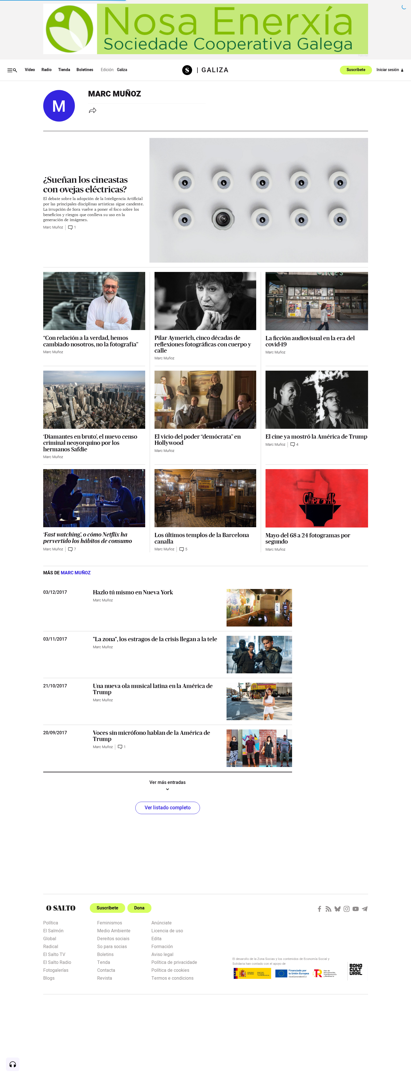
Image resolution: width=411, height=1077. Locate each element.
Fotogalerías (55, 970)
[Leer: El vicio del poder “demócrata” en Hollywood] (205, 400)
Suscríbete (356, 70)
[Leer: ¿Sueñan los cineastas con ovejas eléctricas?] (258, 200)
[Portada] (189, 70)
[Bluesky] (337, 908)
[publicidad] (205, 29)
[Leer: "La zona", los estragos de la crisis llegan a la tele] (259, 654)
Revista (104, 978)
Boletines (85, 70)
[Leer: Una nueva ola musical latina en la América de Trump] (259, 701)
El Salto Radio (57, 962)
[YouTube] (355, 908)
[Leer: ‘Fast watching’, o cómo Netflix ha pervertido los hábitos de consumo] (94, 498)
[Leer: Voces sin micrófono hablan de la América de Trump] (259, 748)
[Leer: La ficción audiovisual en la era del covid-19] (317, 301)
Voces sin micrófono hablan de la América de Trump (151, 735)
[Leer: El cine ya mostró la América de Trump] (317, 400)
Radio (47, 70)
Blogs (49, 978)
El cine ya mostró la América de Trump (316, 436)
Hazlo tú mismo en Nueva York (133, 592)
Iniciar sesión (388, 70)
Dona (139, 908)
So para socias (112, 946)
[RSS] (328, 908)
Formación (162, 946)
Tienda (64, 70)
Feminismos (109, 922)
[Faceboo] (319, 908)
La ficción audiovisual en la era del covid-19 (310, 341)
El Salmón (53, 930)
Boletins (105, 954)
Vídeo (30, 70)
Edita (156, 938)
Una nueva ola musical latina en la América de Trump (153, 688)
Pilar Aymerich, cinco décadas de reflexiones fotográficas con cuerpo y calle (203, 344)
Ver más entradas (167, 782)
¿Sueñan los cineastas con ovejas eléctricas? (85, 184)
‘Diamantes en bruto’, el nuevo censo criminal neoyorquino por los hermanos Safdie (90, 442)
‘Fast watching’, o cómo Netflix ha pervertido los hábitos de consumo (87, 538)
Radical (50, 946)
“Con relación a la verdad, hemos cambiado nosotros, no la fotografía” (90, 340)
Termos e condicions (172, 978)
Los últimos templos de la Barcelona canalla (202, 537)
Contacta (106, 970)
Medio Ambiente (114, 930)
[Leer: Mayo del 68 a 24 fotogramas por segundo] (317, 498)
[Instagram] (346, 908)
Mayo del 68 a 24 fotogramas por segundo (308, 538)
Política (50, 922)
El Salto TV (54, 954)
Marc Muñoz (53, 227)
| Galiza (213, 70)
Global (49, 938)
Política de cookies (170, 970)
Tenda (103, 962)
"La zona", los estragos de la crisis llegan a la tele (155, 639)
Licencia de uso (167, 930)
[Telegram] (364, 908)
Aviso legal (162, 954)
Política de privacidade (174, 962)
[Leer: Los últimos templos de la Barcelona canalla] (205, 498)
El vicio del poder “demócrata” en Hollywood (198, 439)
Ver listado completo (168, 807)
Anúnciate (161, 922)
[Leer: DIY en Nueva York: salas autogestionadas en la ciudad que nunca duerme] (259, 608)
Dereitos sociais (113, 938)
